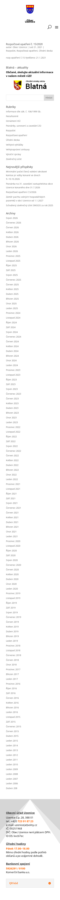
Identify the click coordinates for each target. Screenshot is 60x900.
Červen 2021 (12, 512)
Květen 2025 (12, 289)
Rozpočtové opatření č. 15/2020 (24, 44)
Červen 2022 (12, 455)
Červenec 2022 (13, 450)
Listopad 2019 (13, 598)
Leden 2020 (12, 588)
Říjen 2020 (11, 550)
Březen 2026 (12, 241)
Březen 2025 (12, 298)
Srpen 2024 (12, 332)
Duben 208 (11, 788)
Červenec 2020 (13, 564)
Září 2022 (11, 441)
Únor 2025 (11, 303)
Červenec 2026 (13, 222)
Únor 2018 (11, 664)
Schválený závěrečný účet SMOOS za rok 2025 (29, 205)
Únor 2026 (11, 246)
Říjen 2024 (11, 322)
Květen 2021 (12, 517)
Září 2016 (11, 693)
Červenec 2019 (13, 617)
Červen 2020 (12, 569)
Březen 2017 (12, 674)
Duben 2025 (12, 293)
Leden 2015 (12, 740)
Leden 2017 (12, 678)
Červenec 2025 (13, 279)
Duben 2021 (12, 522)
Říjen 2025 (11, 265)
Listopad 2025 (13, 260)
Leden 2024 (12, 365)
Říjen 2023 (11, 379)
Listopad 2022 (13, 431)
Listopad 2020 (13, 545)
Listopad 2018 (13, 650)
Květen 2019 (12, 626)
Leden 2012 (12, 755)
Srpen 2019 (12, 612)
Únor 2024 (11, 360)
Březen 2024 (12, 355)
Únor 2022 (11, 474)
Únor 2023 (11, 417)
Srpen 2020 (12, 560)
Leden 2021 (12, 536)
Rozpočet (10, 50)
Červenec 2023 (13, 393)
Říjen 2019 (11, 602)
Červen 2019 (12, 621)
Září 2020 (11, 555)
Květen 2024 (12, 346)
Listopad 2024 (13, 317)
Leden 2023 (12, 422)
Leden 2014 (12, 745)
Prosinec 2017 (13, 669)
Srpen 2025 (12, 274)
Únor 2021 (11, 531)
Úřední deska (46, 50)
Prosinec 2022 (13, 427)
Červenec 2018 (13, 655)
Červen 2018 (12, 659)
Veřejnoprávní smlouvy (18, 149)
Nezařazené (12, 116)
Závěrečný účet (14, 159)
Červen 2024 (12, 341)
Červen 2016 (12, 697)
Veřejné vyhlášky (14, 144)
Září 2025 (11, 270)
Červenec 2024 (13, 336)
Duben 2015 (12, 735)
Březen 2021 (12, 526)
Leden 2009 (12, 769)
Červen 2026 (12, 227)
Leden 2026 (12, 251)
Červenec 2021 (13, 507)
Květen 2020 (12, 574)
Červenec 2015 (13, 726)
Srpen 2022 (12, 446)
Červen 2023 (12, 398)
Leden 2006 (12, 783)
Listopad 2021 (13, 488)
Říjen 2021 (11, 493)
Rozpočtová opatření (27, 50)
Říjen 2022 (11, 436)
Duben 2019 (12, 631)
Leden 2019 (12, 640)
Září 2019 (11, 607)
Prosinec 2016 (13, 683)
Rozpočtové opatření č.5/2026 (21, 192)
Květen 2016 (12, 702)
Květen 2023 (12, 403)
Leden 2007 (12, 778)
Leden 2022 (12, 479)
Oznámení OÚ (13, 120)
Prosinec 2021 (13, 484)
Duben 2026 (12, 236)
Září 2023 (11, 384)
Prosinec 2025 (13, 255)
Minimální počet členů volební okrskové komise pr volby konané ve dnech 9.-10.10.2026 (26, 175)
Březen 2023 (12, 412)
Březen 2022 (12, 469)
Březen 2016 (12, 707)
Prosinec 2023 (13, 370)
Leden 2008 (12, 774)
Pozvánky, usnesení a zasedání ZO (23, 125)
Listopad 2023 (13, 374)
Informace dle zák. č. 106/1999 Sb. (23, 111)
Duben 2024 (12, 351)
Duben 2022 (12, 465)
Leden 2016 (12, 712)
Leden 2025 (12, 308)
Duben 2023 (12, 407)
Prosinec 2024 (13, 312)
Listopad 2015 (13, 716)
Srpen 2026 (12, 218)
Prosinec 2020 (13, 541)
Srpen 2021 (12, 503)
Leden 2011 (12, 759)
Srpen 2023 (12, 389)
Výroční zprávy (13, 154)
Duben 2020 (12, 579)
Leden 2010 (12, 764)
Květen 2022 (12, 460)
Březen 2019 (12, 636)
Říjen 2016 (11, 688)
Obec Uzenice (20, 47)
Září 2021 (11, 498)
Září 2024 (11, 327)
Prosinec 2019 (13, 593)
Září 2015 (11, 721)
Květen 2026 (12, 232)
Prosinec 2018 (13, 645)
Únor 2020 (11, 583)
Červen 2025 (12, 284)
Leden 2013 (12, 750)
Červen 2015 (12, 731)
